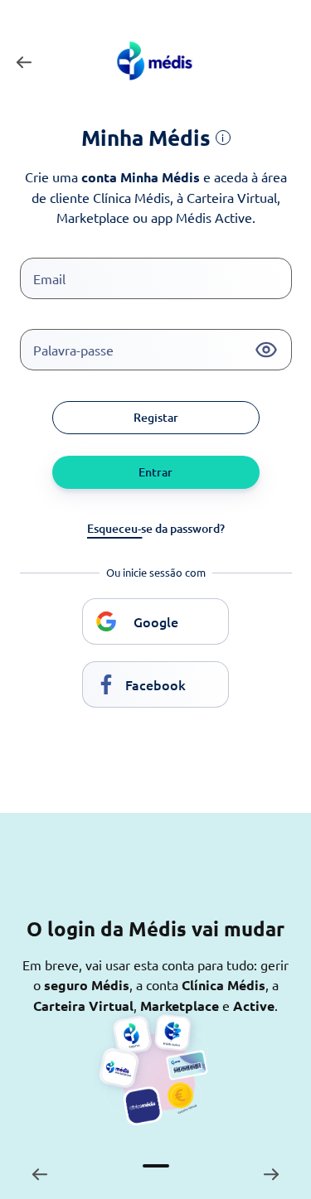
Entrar (155, 472)
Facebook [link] (155, 684)
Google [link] (156, 621)
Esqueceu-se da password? (156, 528)
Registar (156, 417)
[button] (266, 350)
